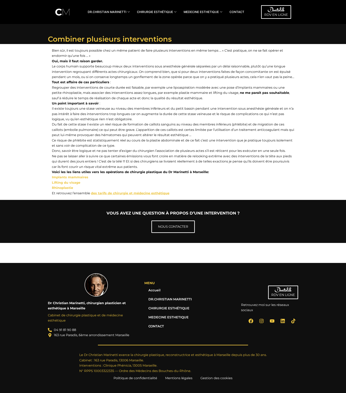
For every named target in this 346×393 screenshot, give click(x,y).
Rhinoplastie (62, 188)
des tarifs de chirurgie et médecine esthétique (130, 193)
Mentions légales (178, 378)
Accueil (154, 290)
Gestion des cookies (216, 378)
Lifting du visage (66, 182)
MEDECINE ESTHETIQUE (201, 12)
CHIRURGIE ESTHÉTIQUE (155, 12)
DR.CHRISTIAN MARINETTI (107, 12)
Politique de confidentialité (135, 378)
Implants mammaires (70, 177)
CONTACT (236, 12)
